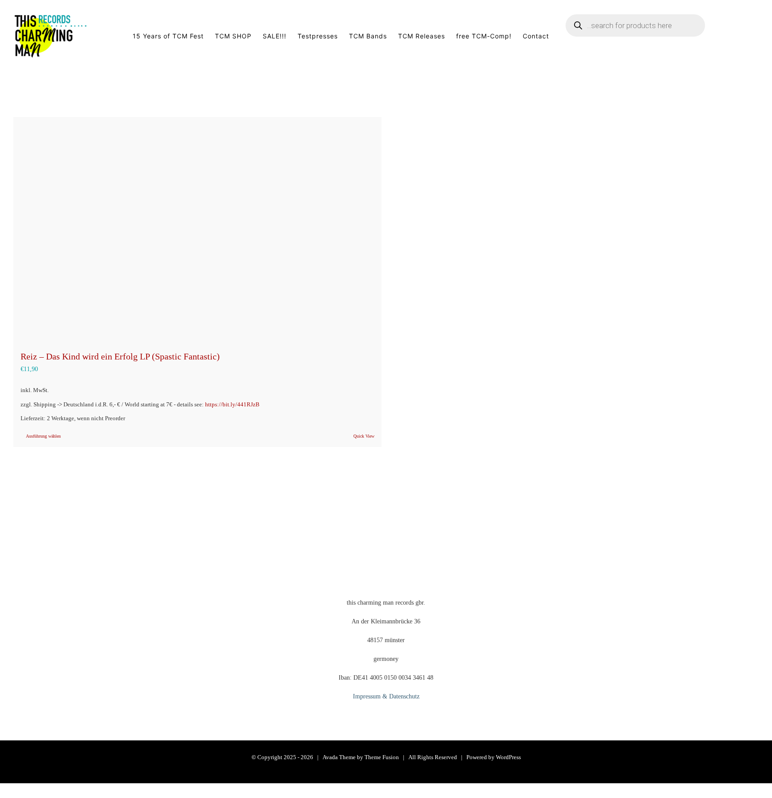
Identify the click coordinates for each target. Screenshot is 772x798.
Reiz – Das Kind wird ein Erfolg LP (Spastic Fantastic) (120, 356)
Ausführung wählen (43, 436)
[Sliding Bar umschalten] (744, 36)
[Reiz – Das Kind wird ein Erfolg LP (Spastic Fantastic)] (197, 229)
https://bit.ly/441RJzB (232, 404)
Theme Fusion (382, 757)
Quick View (363, 436)
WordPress (508, 757)
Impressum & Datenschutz (386, 696)
